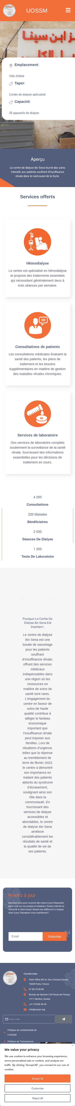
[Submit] (63, 1019)
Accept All (37, 1078)
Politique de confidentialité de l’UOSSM (22, 1032)
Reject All (37, 1098)
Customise (37, 1088)
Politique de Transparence (20, 1041)
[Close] (72, 1045)
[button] (68, 10)
